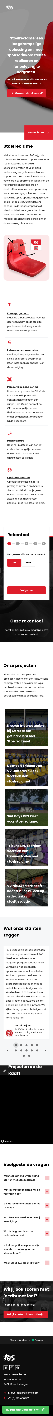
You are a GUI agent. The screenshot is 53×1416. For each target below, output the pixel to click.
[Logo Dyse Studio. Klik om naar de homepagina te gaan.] (18, 1357)
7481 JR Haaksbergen (16, 1384)
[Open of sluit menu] (46, 7)
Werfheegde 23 (12, 1379)
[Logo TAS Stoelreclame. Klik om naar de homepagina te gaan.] (18, 7)
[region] (26, 1107)
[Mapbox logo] (7, 1141)
